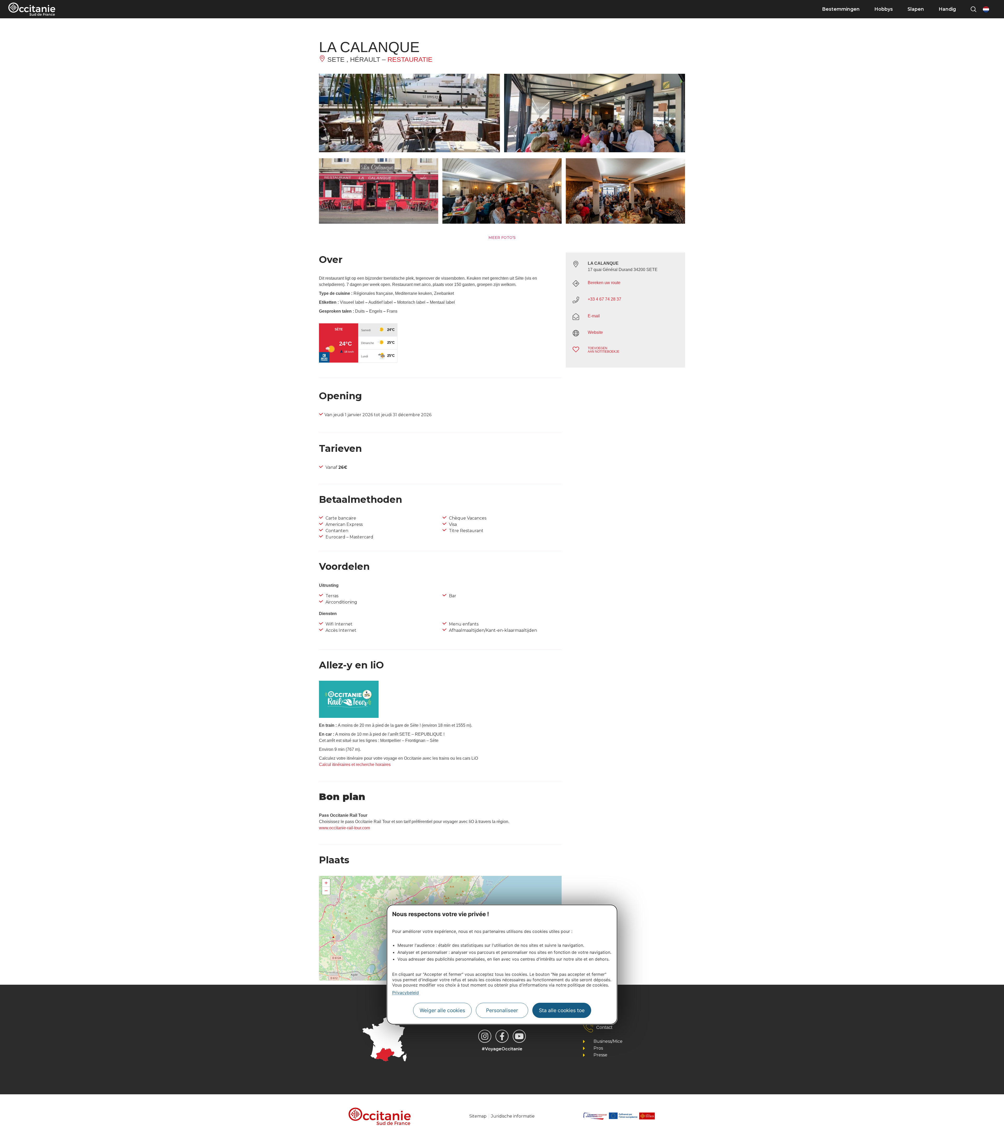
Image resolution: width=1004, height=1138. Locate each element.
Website (595, 332)
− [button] (326, 890)
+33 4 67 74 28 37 (604, 299)
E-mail (594, 316)
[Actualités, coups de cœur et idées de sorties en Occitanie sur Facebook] (502, 1036)
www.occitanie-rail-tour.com (344, 828)
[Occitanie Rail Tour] (349, 716)
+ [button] (326, 883)
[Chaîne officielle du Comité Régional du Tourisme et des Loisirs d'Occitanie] (519, 1036)
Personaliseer (502, 1010)
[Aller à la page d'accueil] (31, 9)
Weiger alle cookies (442, 1010)
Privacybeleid (405, 992)
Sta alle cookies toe (562, 1010)
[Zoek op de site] (973, 9)
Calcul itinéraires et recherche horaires (355, 764)
